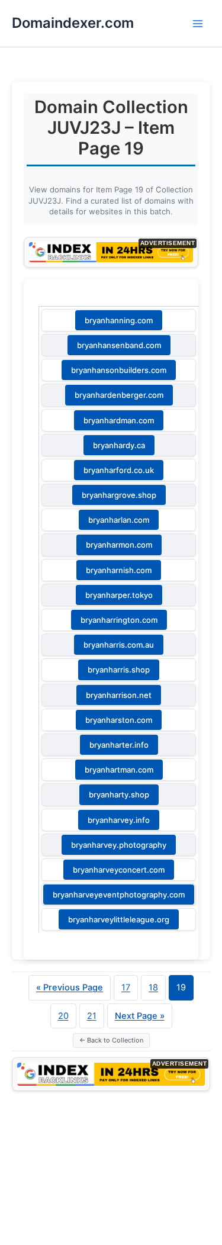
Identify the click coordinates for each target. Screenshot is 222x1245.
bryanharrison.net (119, 695)
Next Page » (140, 1016)
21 (91, 1016)
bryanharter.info (119, 744)
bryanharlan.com (118, 520)
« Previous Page (69, 987)
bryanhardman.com (118, 420)
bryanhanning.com (119, 320)
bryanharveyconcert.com (119, 869)
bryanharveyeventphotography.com (119, 894)
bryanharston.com (118, 720)
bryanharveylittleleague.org (118, 919)
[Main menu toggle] (197, 23)
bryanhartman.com (119, 769)
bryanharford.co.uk (118, 470)
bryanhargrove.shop (119, 495)
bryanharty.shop (119, 794)
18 (153, 987)
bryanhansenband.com (119, 345)
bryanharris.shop (119, 669)
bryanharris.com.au (118, 644)
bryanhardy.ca (119, 445)
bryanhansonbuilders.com (118, 370)
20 (63, 1016)
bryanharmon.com (119, 544)
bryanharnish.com (119, 570)
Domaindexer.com (73, 22)
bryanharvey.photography (118, 845)
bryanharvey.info (119, 820)
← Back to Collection (111, 1040)
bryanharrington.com (119, 620)
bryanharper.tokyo (119, 595)
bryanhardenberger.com (119, 395)
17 (125, 987)
